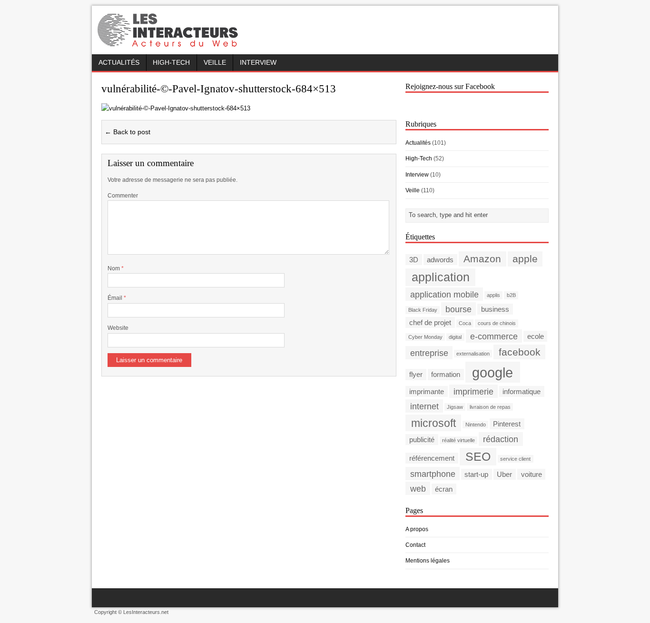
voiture (531, 474)
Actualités (118, 62)
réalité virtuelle (458, 440)
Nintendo (475, 424)
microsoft (433, 422)
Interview (258, 62)
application (441, 277)
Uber (504, 474)
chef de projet (430, 322)
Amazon (482, 258)
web (418, 489)
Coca (465, 323)
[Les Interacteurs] (169, 43)
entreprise (429, 352)
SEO (478, 456)
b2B (511, 295)
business (495, 309)
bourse (458, 309)
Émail (116, 298)
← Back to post (127, 132)
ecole (535, 336)
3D (413, 260)
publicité (421, 439)
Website (118, 328)
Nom (114, 268)
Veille (215, 62)
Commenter (123, 195)
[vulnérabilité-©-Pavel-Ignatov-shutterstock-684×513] (175, 108)
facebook (520, 351)
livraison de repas (490, 407)
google (492, 372)
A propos (416, 529)
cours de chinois (497, 323)
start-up (476, 474)
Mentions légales (427, 560)
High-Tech (171, 62)
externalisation (473, 353)
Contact (415, 545)
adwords (440, 260)
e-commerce (494, 336)
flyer (416, 374)
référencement (431, 458)
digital (455, 337)
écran (444, 489)
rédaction (500, 439)
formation (445, 374)
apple (525, 258)
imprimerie (473, 391)
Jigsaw (455, 407)
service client (515, 459)
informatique (521, 391)
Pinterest (507, 424)
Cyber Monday (425, 337)
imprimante (426, 391)
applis (493, 295)
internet (424, 406)
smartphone (432, 474)
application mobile (444, 294)
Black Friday (422, 310)
